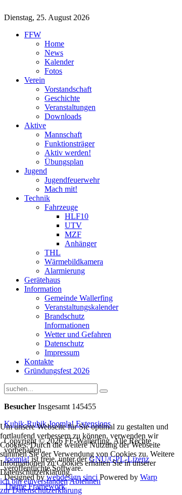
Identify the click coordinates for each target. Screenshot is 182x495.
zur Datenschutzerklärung (41, 490)
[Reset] (104, 391)
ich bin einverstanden (34, 481)
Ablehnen (85, 481)
